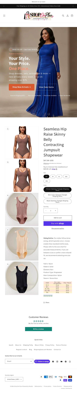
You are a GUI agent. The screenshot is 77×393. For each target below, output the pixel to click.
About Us (18, 345)
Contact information (66, 388)
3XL (66, 176)
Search (11, 345)
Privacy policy (47, 386)
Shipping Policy (28, 345)
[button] (4, 15)
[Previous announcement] (4, 6)
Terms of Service (61, 345)
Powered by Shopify (28, 386)
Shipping (46, 163)
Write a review (38, 329)
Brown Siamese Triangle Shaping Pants (57, 189)
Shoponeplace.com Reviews (43, 349)
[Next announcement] (73, 6)
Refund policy (38, 386)
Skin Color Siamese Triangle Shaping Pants (57, 195)
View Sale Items (46, 87)
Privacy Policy (49, 345)
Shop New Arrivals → (21, 87)
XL (59, 176)
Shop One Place (18, 386)
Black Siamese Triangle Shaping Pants (57, 201)
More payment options (58, 228)
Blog (30, 349)
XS (46, 176)
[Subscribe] (31, 361)
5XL (47, 181)
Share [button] (47, 302)
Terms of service (57, 386)
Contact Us (57, 349)
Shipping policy (68, 386)
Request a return (21, 349)
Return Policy (39, 345)
